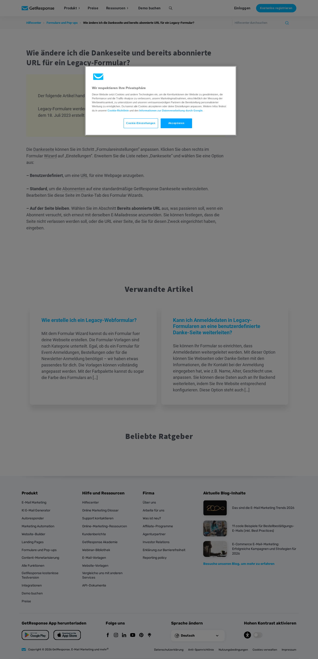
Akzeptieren (176, 123)
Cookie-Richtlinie (118, 110)
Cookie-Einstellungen (140, 123)
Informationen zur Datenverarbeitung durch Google (171, 110)
